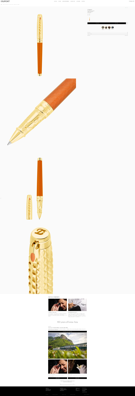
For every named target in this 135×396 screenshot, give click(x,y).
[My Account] (131, 1)
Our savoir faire (48, 389)
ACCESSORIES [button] (78, 1)
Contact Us (77, 390)
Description (88, 32)
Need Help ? (88, 35)
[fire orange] (89, 19)
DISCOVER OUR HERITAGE (67, 331)
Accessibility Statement (72, 394)
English (84, 390)
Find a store (126, 35)
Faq (76, 389)
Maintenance (62, 390)
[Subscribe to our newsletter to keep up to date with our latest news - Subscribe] (74, 383)
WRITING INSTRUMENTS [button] (65, 1)
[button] (129, 1)
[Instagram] (83, 389)
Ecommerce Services (63, 389)
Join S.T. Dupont (48, 390)
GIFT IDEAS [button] (55, 1)
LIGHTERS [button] (59, 1)
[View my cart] (130, 1)
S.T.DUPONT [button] (83, 1)
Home (1, 4)
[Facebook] (82, 389)
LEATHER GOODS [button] (72, 1)
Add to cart (107, 23)
